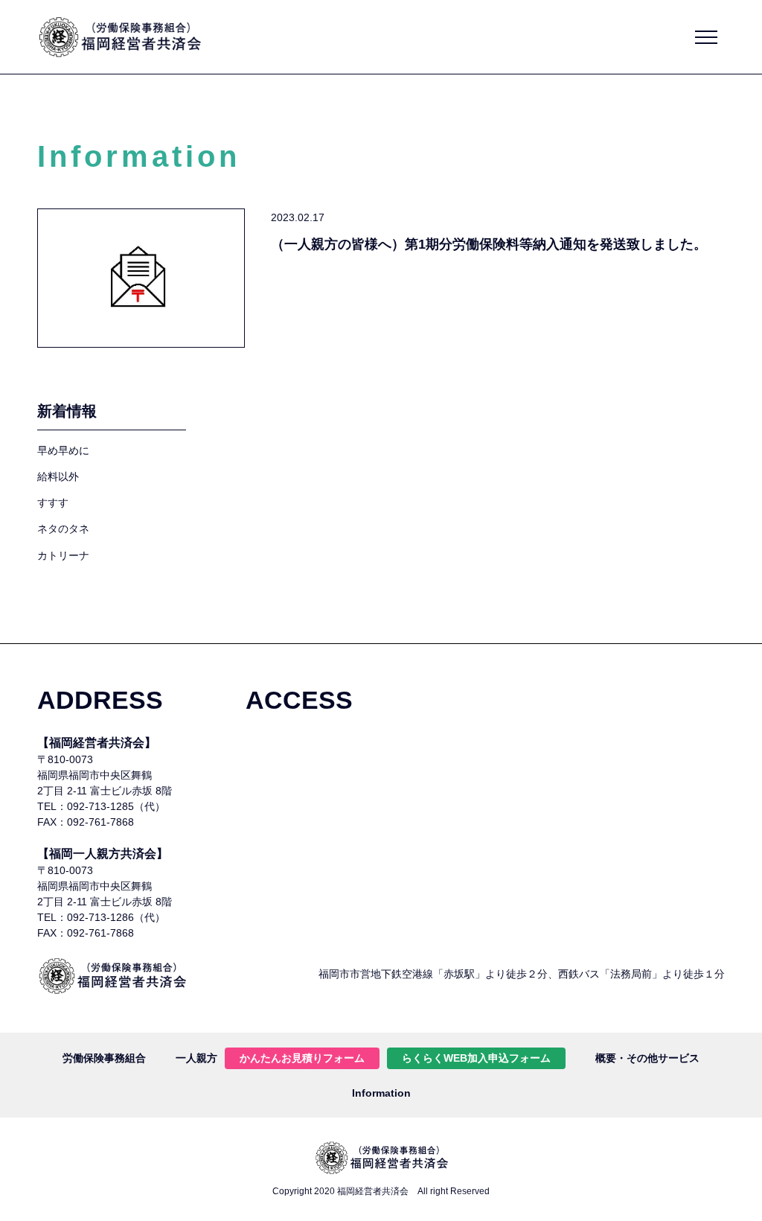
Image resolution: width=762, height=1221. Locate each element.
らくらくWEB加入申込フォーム (476, 1058)
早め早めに (63, 450)
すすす (52, 503)
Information (381, 1093)
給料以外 (58, 476)
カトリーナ (63, 555)
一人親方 (196, 1058)
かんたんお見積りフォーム (302, 1058)
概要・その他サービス (647, 1058)
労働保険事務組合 (104, 1058)
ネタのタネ (63, 529)
